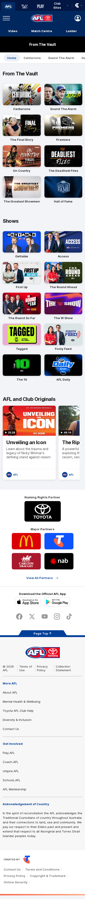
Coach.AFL (10, 762)
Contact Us (11, 729)
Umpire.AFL (11, 771)
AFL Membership (14, 789)
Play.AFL (9, 753)
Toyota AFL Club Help (18, 710)
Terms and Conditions (42, 869)
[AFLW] (24, 6)
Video (12, 31)
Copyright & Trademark (48, 876)
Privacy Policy (42, 668)
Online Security (16, 882)
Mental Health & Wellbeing (21, 701)
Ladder (71, 31)
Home (11, 58)
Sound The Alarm (61, 58)
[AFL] (8, 6)
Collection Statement (63, 668)
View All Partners (39, 578)
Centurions (32, 58)
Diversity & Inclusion (17, 720)
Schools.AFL (11, 780)
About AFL (10, 692)
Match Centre (41, 31)
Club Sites (57, 5)
